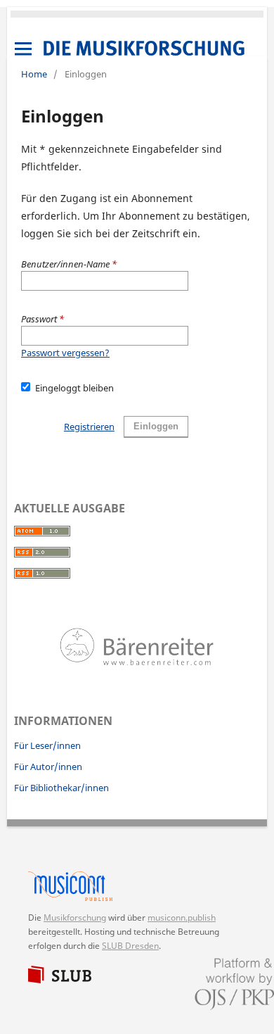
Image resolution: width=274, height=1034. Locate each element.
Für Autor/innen (48, 766)
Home (34, 74)
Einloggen (155, 426)
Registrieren (89, 426)
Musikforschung (75, 917)
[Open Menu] (23, 48)
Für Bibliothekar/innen (61, 787)
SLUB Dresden (130, 946)
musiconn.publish (77, 886)
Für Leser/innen (47, 745)
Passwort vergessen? (65, 352)
